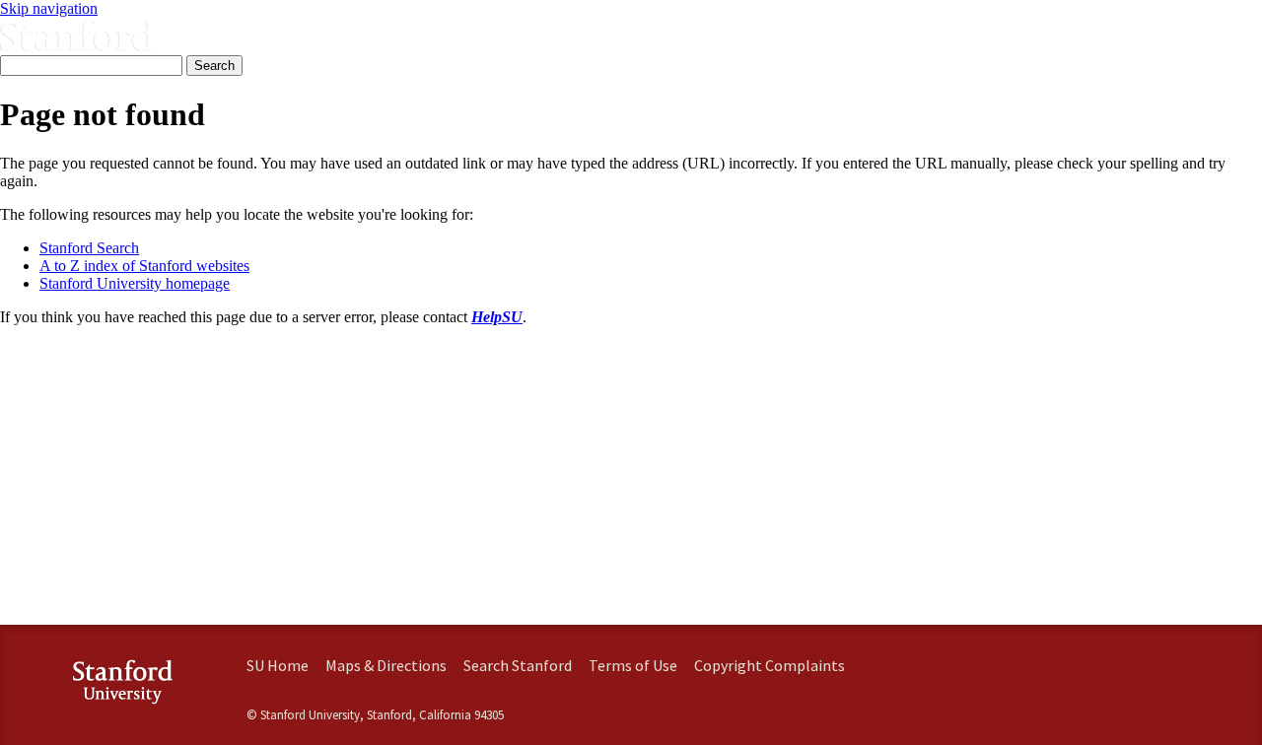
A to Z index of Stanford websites (144, 265)
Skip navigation (49, 8)
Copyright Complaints (769, 665)
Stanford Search (89, 247)
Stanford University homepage (134, 283)
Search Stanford (517, 665)
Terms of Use (633, 665)
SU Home (277, 665)
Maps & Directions (386, 665)
